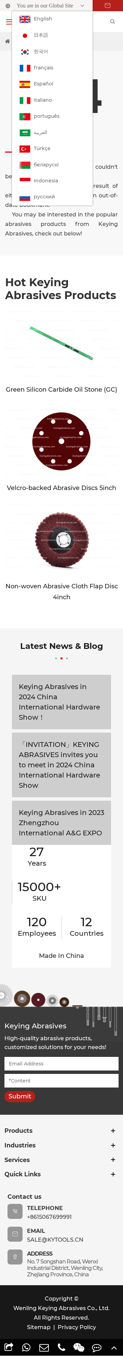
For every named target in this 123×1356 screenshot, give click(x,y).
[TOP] (114, 1347)
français (43, 68)
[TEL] (61, 1347)
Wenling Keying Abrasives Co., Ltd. (61, 1308)
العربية (40, 132)
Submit (20, 1096)
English (43, 19)
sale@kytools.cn (55, 1240)
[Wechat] (79, 1347)
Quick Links (22, 1174)
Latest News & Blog (61, 646)
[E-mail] (44, 1347)
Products (18, 1130)
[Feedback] (96, 1347)
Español (43, 84)
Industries (20, 1145)
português (46, 116)
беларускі (46, 165)
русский (44, 197)
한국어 (41, 51)
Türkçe (42, 148)
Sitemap (39, 1327)
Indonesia (46, 181)
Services (17, 1159)
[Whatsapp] (26, 1347)
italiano (43, 100)
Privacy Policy (77, 1327)
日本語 (41, 35)
